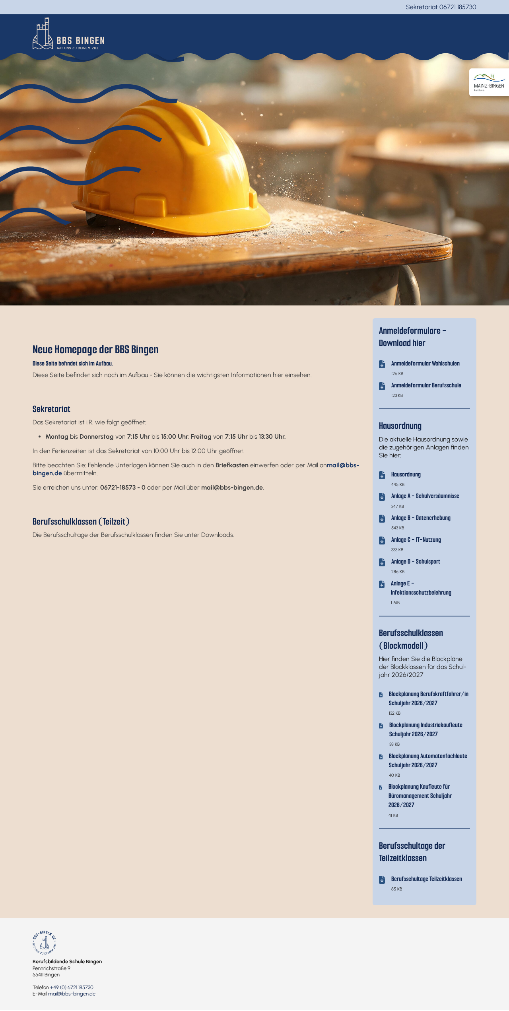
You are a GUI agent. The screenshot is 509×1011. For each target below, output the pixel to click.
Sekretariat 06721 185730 (441, 7)
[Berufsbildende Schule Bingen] (68, 33)
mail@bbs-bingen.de (71, 994)
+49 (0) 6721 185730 (71, 987)
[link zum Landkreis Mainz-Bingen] (489, 82)
